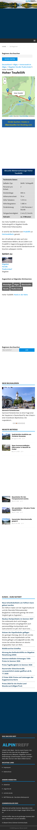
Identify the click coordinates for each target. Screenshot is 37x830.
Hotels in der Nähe (21, 295)
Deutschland (7, 65)
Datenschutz (7, 772)
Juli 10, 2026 (16, 451)
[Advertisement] (19, 23)
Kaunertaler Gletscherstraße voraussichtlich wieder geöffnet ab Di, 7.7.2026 (17, 671)
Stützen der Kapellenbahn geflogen (15, 632)
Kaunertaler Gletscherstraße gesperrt (22, 520)
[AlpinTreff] (18, 7)
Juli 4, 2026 (16, 501)
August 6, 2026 (17, 438)
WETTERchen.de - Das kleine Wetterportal (16, 797)
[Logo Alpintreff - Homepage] (15, 748)
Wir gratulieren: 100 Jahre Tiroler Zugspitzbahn (23, 509)
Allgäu (15, 65)
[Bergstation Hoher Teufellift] (7, 90)
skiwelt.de (7, 785)
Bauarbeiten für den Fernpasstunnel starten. (20, 498)
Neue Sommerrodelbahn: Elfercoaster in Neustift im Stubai (21, 447)
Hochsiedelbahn (8, 234)
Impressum (7, 767)
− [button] (5, 82)
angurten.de (7, 789)
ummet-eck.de (8, 793)
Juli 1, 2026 (16, 512)
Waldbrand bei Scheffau (11, 648)
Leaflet (11, 116)
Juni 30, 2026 (16, 523)
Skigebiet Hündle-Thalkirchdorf (19, 67)
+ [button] (5, 79)
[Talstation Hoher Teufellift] (29, 99)
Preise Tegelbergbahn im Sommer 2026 (17, 665)
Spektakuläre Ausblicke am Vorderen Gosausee (21, 435)
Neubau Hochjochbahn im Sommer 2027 (17, 619)
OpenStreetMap (24, 116)
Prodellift (26, 232)
